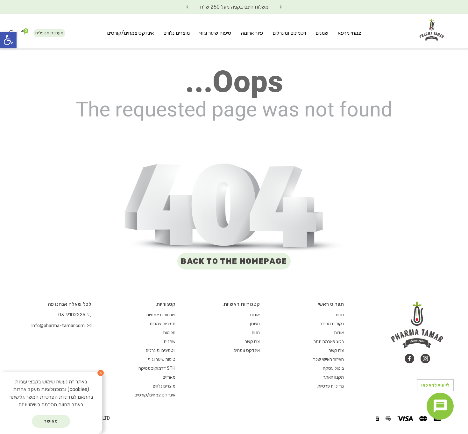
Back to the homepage (234, 261)
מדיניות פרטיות (330, 386)
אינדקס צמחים (247, 350)
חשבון (255, 323)
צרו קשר (336, 350)
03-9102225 (72, 315)
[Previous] (281, 7)
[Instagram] (425, 358)
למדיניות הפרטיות (58, 397)
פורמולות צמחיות (160, 315)
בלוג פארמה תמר (329, 341)
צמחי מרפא (349, 33)
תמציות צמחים (162, 323)
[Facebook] (409, 358)
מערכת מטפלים (49, 33)
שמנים (322, 33)
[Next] (187, 7)
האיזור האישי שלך (328, 359)
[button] (8, 40)
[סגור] (100, 373)
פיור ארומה (252, 33)
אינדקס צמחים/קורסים (130, 33)
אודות (339, 332)
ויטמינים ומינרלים (289, 33)
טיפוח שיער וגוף (215, 33)
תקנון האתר (333, 377)
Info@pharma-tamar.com (59, 325)
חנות (340, 315)
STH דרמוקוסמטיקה (156, 368)
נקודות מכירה (332, 323)
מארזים (169, 377)
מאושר (51, 421)
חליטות (169, 332)
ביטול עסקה (333, 368)
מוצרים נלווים (176, 33)
